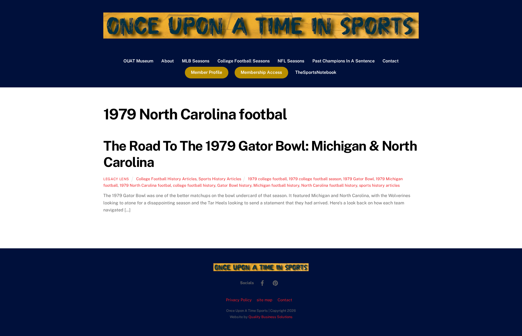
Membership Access (261, 72)
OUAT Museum (138, 61)
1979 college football (267, 178)
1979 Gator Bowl (358, 178)
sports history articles (379, 185)
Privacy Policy (239, 299)
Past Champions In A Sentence (343, 61)
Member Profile (206, 72)
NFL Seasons (291, 61)
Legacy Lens (116, 179)
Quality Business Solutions (270, 317)
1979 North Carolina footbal (145, 185)
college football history (194, 185)
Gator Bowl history (234, 185)
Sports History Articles (219, 178)
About (167, 61)
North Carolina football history (329, 185)
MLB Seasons (195, 61)
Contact (391, 61)
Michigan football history (276, 185)
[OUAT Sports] (261, 35)
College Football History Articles (166, 178)
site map (264, 299)
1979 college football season (315, 178)
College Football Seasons (243, 61)
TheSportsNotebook (315, 72)
